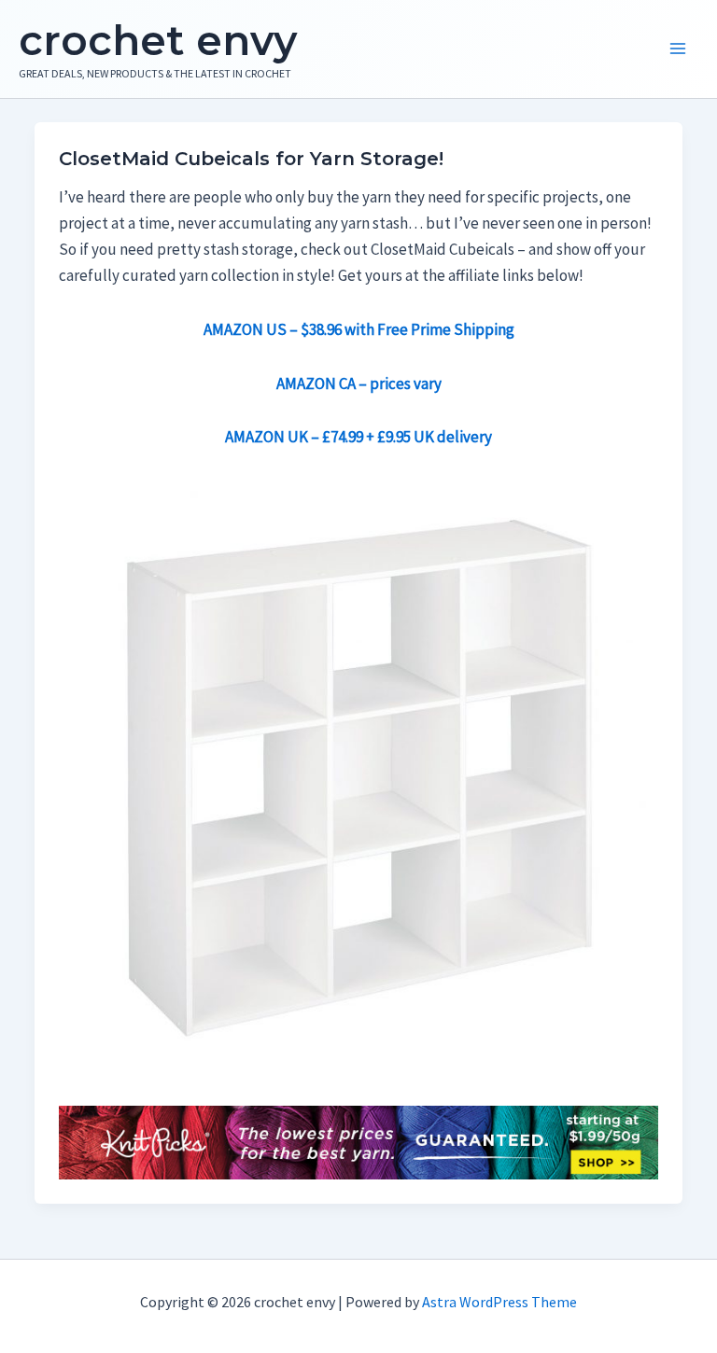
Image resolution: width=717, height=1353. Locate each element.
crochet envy (158, 40)
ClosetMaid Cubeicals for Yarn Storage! (251, 158)
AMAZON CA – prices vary (359, 383)
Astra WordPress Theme (499, 1301)
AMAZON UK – (358, 436)
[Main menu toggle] (677, 49)
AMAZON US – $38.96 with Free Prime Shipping (359, 329)
